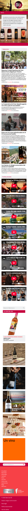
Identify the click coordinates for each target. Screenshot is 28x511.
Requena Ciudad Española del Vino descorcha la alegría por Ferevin (12, 71)
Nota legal (4, 503)
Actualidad (9, 82)
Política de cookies (7, 27)
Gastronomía (4, 483)
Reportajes (4, 473)
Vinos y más (4, 481)
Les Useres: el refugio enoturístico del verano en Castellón (13, 166)
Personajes (4, 474)
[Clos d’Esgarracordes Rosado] (14, 324)
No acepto (23, 27)
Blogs (2, 485)
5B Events (3, 486)
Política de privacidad (6, 506)
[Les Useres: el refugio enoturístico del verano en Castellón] (14, 155)
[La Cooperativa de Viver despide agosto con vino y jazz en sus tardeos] (14, 93)
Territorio (3, 476)
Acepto (18, 27)
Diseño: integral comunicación (9, 500)
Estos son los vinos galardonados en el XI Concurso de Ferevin (13, 133)
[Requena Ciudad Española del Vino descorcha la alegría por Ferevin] (14, 60)
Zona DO (9, 110)
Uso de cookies (5, 509)
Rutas (2, 478)
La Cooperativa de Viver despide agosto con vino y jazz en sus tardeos (13, 105)
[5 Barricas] (18, 5)
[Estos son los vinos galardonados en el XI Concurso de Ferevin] (14, 122)
